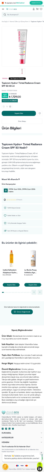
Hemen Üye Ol (36, 3)
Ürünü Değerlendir (23, 312)
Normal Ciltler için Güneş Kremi (19, 21)
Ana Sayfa (5, 21)
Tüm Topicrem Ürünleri (17, 78)
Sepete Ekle (19, 113)
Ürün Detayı (22, 121)
